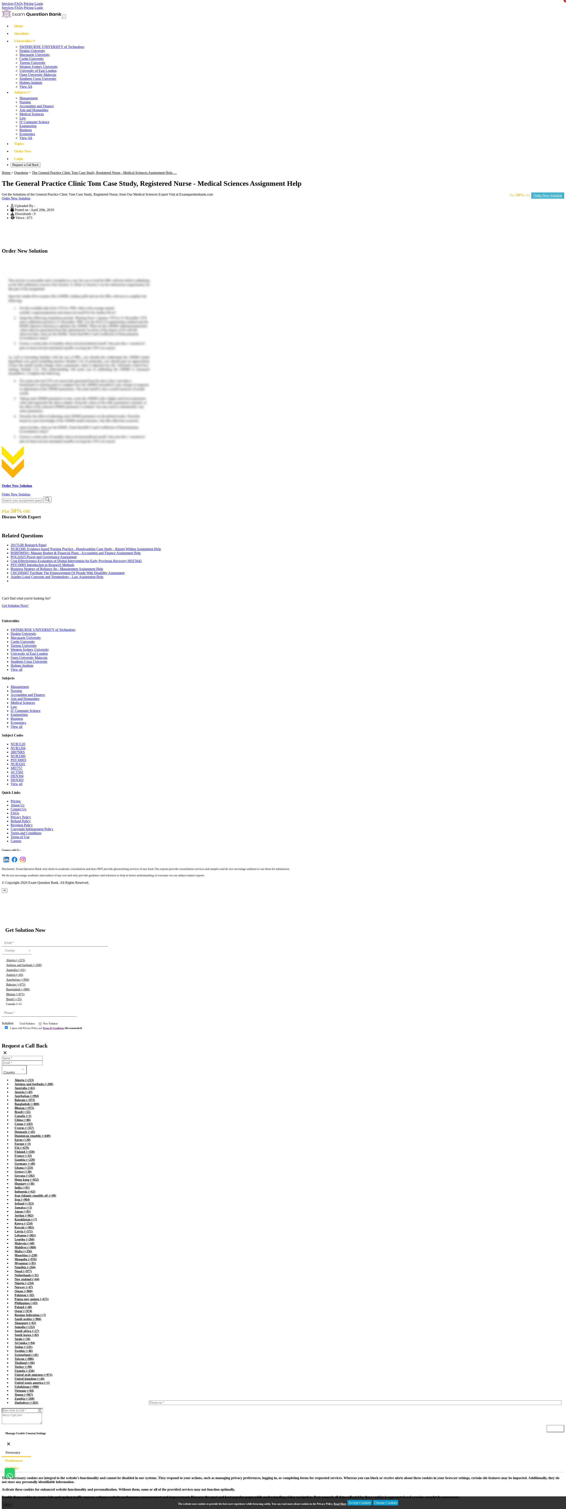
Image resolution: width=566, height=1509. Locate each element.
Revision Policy (22, 825)
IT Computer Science (34, 122)
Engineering (27, 126)
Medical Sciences (31, 114)
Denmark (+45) (25, 1132)
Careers (16, 841)
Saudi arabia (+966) (28, 1319)
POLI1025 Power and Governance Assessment (43, 557)
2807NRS (18, 752)
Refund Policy (21, 821)
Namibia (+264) (25, 1267)
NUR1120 (18, 744)
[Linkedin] (5, 862)
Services (7, 4)
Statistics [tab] (11, 1468)
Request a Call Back (25, 165)
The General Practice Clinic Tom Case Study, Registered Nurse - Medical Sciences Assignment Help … (104, 173)
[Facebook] (13, 862)
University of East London (38, 71)
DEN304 (17, 776)
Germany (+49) (25, 1163)
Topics (19, 144)
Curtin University (31, 59)
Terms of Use (20, 837)
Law (22, 118)
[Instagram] (21, 862)
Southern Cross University (37, 79)
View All (25, 86)
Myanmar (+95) (25, 1263)
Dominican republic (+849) (33, 1136)
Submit (14, 1037)
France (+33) (23, 1155)
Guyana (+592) (25, 1175)
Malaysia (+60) (24, 1243)
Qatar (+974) (23, 1311)
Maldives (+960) (25, 1247)
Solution (7, 1023)
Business (25, 130)
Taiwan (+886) (24, 1359)
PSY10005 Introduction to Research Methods (42, 565)
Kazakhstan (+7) (26, 1219)
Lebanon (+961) (25, 1235)
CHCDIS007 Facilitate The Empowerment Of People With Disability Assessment (67, 573)
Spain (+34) (22, 1339)
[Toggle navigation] (64, 16)
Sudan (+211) (24, 1347)
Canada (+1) (14, 1004)
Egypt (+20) (23, 1140)
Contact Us (18, 809)
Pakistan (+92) (24, 1295)
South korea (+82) (27, 1335)
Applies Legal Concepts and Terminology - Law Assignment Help (57, 577)
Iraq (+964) (22, 1199)
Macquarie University (34, 55)
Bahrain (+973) (15, 984)
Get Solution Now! (15, 605)
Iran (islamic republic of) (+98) (35, 1195)
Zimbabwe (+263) (26, 1402)
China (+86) (23, 1120)
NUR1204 (18, 748)
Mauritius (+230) (26, 1255)
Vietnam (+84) (24, 1390)
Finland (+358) (25, 1151)
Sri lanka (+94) (25, 1343)
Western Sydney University (38, 67)
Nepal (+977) (23, 1271)
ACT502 (17, 772)
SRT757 (16, 768)
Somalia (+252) (25, 1327)
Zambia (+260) (24, 1398)
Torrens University (32, 63)
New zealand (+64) (27, 1279)
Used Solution (27, 1023)
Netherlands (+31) (27, 1275)
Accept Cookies (359, 1503)
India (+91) (22, 1187)
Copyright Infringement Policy (32, 829)
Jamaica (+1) (23, 1207)
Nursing (25, 102)
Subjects (21, 92)
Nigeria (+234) (24, 1283)
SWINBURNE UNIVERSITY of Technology (51, 47)
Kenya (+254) (24, 1223)
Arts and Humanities (33, 110)
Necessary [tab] (12, 1452)
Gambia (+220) (25, 1159)
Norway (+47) (24, 1287)
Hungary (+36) (24, 1183)
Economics (27, 134)
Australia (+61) (15, 970)
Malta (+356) (23, 1251)
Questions (21, 33)
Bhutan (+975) (15, 994)
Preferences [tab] (14, 1461)
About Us (17, 805)
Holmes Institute (30, 83)
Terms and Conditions (26, 833)
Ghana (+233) (24, 1167)
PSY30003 (18, 760)
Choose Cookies (385, 1503)
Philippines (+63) (26, 1303)
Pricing (29, 4)
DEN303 (17, 780)
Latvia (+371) (24, 1231)
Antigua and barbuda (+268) (24, 965)
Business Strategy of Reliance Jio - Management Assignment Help (57, 569)
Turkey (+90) (23, 1367)
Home (18, 26)
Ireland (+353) (24, 1203)
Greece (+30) (23, 1171)
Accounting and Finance (36, 106)
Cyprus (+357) (24, 1128)
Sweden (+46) (24, 1351)
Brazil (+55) (14, 999)
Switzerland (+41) (26, 1355)
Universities (23, 41)
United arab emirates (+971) (33, 1374)
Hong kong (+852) (27, 1179)
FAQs (18, 4)
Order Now (22, 151)
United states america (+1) (32, 1382)
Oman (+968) (24, 1291)
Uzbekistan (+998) (27, 1386)
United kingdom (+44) (29, 1378)
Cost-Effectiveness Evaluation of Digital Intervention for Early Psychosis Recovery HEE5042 (76, 561)
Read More (340, 1503)
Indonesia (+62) (25, 1191)
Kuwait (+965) (24, 1227)
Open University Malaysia (37, 75)
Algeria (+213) (15, 960)
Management (28, 98)
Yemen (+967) (24, 1394)
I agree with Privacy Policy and (46, 1028)
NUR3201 (18, 764)
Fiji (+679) (22, 1148)
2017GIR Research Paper (28, 545)
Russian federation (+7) (30, 1315)
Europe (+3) (23, 1144)
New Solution (50, 1023)
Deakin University (32, 51)
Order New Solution (547, 195)
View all (16, 669)
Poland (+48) (23, 1307)
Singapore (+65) (25, 1323)
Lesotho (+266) (24, 1239)
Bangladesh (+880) (18, 989)
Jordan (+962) (24, 1215)
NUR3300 (18, 756)
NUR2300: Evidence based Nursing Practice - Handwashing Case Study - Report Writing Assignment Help (86, 549)
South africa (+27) (27, 1331)
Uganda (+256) (24, 1371)
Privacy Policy (21, 817)
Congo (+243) (24, 1124)
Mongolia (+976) (26, 1259)
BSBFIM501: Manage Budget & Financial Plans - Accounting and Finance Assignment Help (76, 553)
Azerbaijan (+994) (17, 979)
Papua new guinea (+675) (32, 1299)
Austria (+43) (14, 975)
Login (38, 4)
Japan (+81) (23, 1211)
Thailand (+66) (25, 1363)
